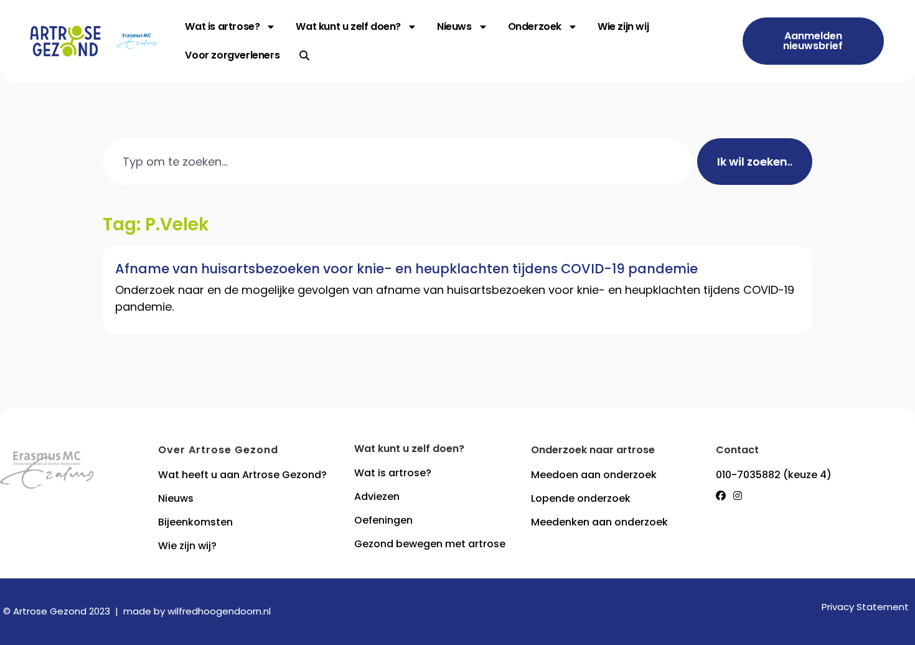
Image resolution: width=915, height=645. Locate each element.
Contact (737, 450)
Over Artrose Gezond (218, 450)
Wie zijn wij (623, 26)
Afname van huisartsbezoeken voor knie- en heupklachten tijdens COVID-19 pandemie (406, 269)
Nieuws (454, 26)
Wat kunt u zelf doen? (348, 26)
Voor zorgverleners (232, 55)
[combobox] (397, 161)
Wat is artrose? (222, 26)
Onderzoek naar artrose (593, 450)
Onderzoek (534, 26)
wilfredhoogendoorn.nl (219, 611)
